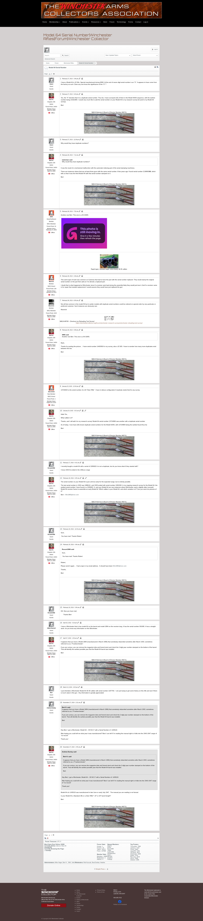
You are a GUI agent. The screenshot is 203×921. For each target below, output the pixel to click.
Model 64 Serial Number (86, 63)
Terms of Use (101, 892)
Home (44, 22)
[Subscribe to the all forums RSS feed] (45, 838)
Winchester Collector (58, 918)
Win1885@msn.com (72, 494)
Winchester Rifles (69, 63)
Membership (54, 22)
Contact (138, 22)
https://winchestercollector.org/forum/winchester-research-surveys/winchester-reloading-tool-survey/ (109, 323)
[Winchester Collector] (101, 10)
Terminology (121, 22)
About (64, 22)
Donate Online (53, 905)
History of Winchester (82, 899)
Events (85, 22)
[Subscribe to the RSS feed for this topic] (157, 67)
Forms (130, 22)
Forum (112, 22)
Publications (74, 22)
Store (105, 22)
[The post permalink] (80, 79)
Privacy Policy (101, 890)
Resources (95, 22)
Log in (145, 22)
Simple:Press (100, 869)
